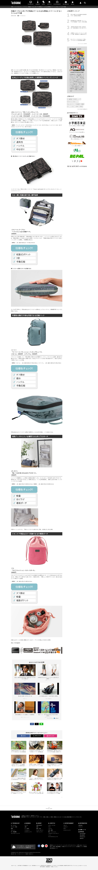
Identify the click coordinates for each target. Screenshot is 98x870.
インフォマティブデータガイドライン (69, 845)
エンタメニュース (67, 830)
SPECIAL (82, 831)
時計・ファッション (52, 831)
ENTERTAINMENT (69, 823)
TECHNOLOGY (16, 823)
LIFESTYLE (52, 823)
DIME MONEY (39, 825)
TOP (12, 6)
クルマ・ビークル (51, 825)
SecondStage (82, 833)
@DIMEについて (53, 845)
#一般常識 (70, 99)
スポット (65, 825)
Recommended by (50, 718)
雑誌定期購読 (58, 846)
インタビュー (27, 830)
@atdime (24, 735)
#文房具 (78, 104)
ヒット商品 (27, 828)
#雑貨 (82, 104)
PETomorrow (82, 836)
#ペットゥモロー (71, 106)
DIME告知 (80, 825)
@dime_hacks (51, 735)
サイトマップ (59, 845)
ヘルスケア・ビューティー (53, 833)
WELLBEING (82, 835)
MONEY (40, 823)
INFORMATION (83, 823)
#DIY (77, 106)
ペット (49, 835)
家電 (12, 828)
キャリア (26, 825)
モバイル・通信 (14, 826)
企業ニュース (83, 829)
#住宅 (81, 106)
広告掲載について (79, 846)
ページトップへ (49, 808)
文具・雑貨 (50, 830)
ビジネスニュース (28, 831)
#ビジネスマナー (71, 104)
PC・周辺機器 (13, 831)
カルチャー (66, 826)
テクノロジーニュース (15, 833)
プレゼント (80, 826)
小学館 (53, 846)
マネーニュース (39, 831)
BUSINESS (28, 823)
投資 (37, 826)
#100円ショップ (76, 99)
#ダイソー (75, 101)
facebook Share (32, 724)
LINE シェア (41, 724)
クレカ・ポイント (39, 830)
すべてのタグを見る (82, 109)
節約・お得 (38, 828)
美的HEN (81, 838)
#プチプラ (70, 101)
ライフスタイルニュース (53, 836)
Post (37, 724)
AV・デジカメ (13, 825)
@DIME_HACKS (38, 735)
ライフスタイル (17, 6)
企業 (25, 826)
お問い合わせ (79, 845)
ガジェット (13, 830)
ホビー (65, 828)
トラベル (25, 6)
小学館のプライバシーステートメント (68, 846)
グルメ (49, 826)
